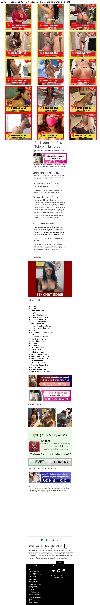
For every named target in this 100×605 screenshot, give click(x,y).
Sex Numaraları (32, 573)
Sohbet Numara (32, 579)
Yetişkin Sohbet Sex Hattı (35, 584)
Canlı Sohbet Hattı (33, 596)
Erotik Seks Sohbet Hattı (35, 597)
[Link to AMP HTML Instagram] (52, 540)
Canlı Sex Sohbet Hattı (34, 594)
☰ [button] (2, 2)
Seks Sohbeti (37, 150)
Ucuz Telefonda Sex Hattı (35, 570)
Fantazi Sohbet (32, 576)
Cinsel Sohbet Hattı (46, 150)
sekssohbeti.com (58, 577)
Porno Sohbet (32, 591)
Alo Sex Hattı (32, 589)
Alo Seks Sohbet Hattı (34, 592)
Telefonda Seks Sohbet (34, 601)
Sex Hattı (31, 587)
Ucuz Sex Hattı (32, 578)
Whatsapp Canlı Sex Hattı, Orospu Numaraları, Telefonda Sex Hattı (37, 2)
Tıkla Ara (60, 562)
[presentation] (70, 417)
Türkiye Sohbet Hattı (34, 602)
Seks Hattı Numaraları (34, 571)
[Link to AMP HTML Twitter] (42, 540)
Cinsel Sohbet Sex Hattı (34, 583)
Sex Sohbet (31, 599)
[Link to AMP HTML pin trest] (58, 540)
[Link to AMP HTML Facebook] (47, 540)
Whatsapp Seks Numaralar (35, 574)
